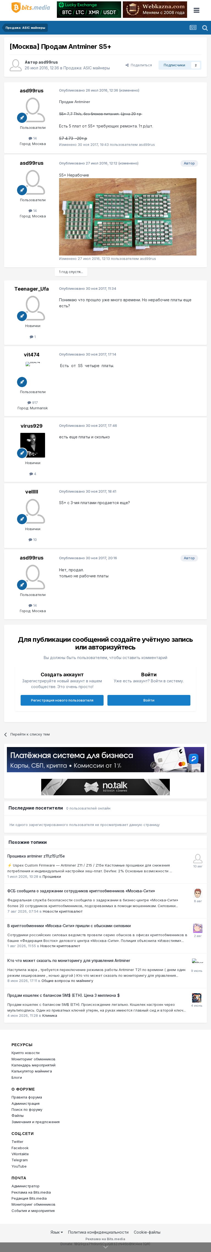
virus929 (32, 426)
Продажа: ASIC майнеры (86, 68)
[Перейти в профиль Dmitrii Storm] (197, 893)
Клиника (49, 1015)
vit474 (32, 354)
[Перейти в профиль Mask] (196, 998)
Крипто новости (26, 1053)
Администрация (26, 1103)
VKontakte (20, 1154)
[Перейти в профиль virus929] (32, 445)
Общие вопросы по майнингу (67, 980)
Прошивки (52, 876)
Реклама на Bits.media (31, 1192)
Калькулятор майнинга (32, 1071)
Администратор (26, 1186)
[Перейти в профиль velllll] (32, 511)
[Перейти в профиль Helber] (196, 963)
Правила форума (27, 1097)
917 (34, 402)
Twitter (17, 1141)
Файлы (18, 1115)
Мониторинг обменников (33, 1059)
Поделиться (140, 65)
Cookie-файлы (147, 1232)
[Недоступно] (127, 216)
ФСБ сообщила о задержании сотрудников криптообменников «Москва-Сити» (81, 891)
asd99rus (48, 62)
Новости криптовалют (62, 911)
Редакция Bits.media (29, 1198)
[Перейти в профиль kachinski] (197, 928)
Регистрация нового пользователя (62, 700)
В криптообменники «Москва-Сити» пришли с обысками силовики (69, 926)
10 (34, 539)
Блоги (17, 1077)
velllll (31, 492)
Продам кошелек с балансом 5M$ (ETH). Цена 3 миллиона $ (63, 995)
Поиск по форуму (27, 1109)
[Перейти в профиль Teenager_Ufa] (32, 308)
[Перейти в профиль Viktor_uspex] (197, 858)
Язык (56, 1232)
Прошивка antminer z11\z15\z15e (36, 856)
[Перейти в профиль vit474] (32, 374)
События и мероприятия (33, 1210)
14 (34, 138)
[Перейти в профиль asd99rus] (16, 65)
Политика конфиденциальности (98, 1232)
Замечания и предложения (36, 1122)
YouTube (19, 1166)
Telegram (20, 1160)
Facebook (20, 1148)
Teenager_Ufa (31, 289)
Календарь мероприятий (33, 1065)
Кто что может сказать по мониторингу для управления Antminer (68, 960)
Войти (148, 700)
